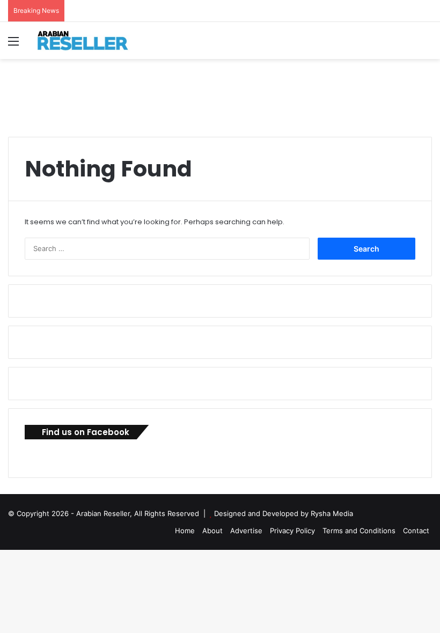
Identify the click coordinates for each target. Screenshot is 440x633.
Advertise (246, 530)
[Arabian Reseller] (89, 40)
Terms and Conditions (358, 530)
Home (185, 530)
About (212, 530)
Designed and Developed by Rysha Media (283, 513)
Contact (416, 530)
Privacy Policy (292, 530)
